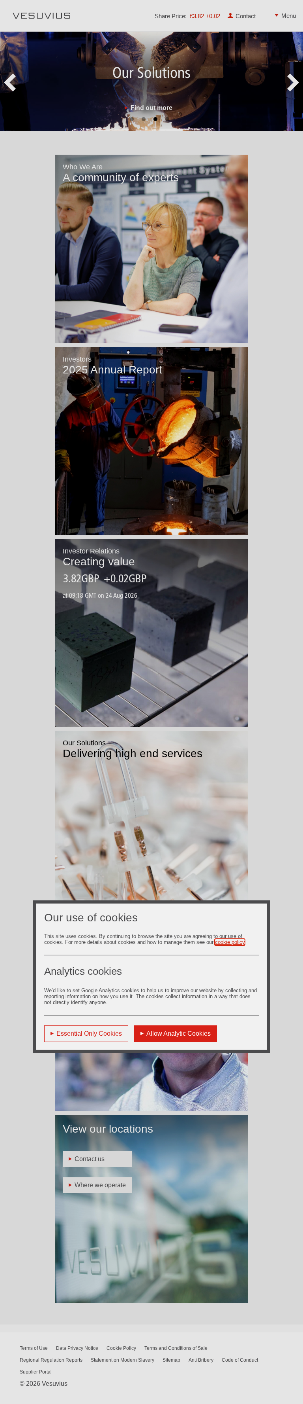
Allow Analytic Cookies (178, 1033)
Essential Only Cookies (89, 1033)
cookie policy (230, 942)
